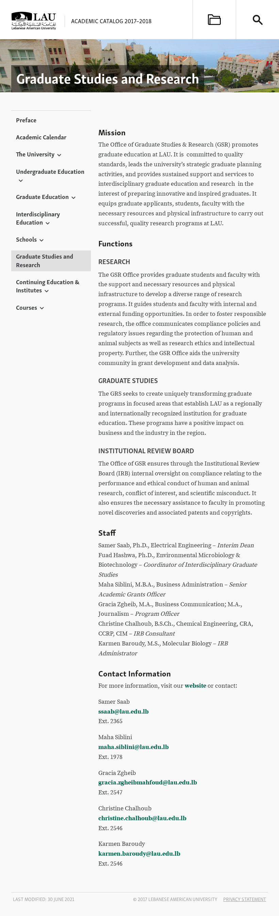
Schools (26, 239)
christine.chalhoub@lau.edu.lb (142, 818)
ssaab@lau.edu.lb (123, 712)
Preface (26, 119)
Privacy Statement (244, 899)
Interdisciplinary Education (38, 218)
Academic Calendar (41, 136)
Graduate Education (42, 196)
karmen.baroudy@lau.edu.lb (139, 854)
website (195, 686)
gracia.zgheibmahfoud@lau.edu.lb (147, 783)
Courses (26, 307)
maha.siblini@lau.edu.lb (133, 747)
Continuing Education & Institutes (47, 285)
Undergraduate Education (50, 171)
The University (35, 153)
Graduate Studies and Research (44, 260)
